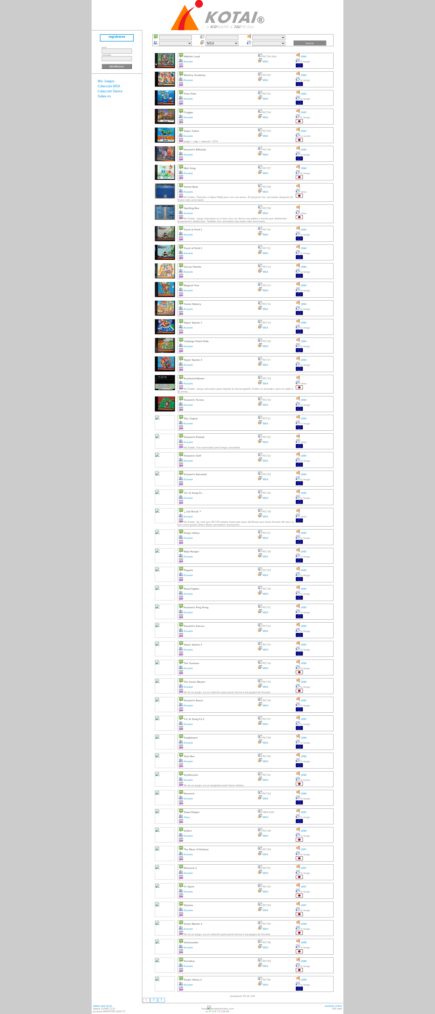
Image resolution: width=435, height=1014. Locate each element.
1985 (303, 455)
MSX (265, 61)
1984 (303, 56)
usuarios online (333, 1005)
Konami (188, 61)
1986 (303, 663)
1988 (303, 923)
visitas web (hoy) (102, 1005)
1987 (303, 849)
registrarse (116, 36)
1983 (303, 93)
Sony (186, 817)
